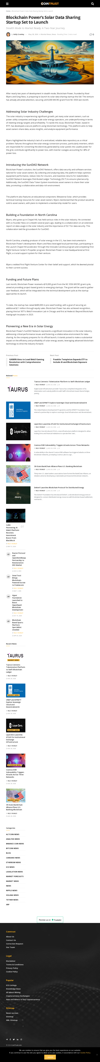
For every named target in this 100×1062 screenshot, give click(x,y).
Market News (46, 34)
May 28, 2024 (33, 34)
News (54, 34)
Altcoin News (12, 834)
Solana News (12, 895)
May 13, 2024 (11, 546)
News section (12, 1013)
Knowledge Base (13, 989)
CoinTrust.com (16, 1045)
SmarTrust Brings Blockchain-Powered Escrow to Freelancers (18, 580)
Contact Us (11, 940)
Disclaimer (10, 961)
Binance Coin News (15, 843)
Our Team (10, 947)
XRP (7, 904)
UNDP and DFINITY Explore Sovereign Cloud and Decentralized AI (60, 403)
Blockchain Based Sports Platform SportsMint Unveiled (17, 625)
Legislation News (14, 872)
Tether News (12, 900)
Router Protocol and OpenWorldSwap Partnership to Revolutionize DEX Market (19, 559)
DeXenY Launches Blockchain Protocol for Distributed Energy (59, 487)
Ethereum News (14, 765)
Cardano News (13, 858)
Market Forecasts (15, 876)
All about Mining (13, 992)
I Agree (50, 1057)
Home (8, 11)
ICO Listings (11, 985)
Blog (8, 853)
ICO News (10, 867)
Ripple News (11, 890)
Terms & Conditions (15, 964)
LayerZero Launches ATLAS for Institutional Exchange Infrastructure (62, 424)
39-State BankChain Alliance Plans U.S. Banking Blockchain (58, 466)
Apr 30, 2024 (17, 636)
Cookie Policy (12, 971)
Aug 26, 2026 (52, 385)
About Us (10, 936)
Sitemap (9, 1016)
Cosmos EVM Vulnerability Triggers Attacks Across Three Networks (61, 445)
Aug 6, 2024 (17, 571)
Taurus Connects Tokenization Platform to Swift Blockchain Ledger (62, 381)
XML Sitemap (12, 1020)
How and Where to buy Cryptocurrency (23, 999)
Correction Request (14, 944)
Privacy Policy (12, 968)
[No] (97, 1054)
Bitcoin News (12, 848)
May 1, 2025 (17, 591)
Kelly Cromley (19, 34)
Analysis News (13, 839)
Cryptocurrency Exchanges (18, 996)
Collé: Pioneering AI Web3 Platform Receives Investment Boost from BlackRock (12, 533)
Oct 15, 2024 (17, 616)
